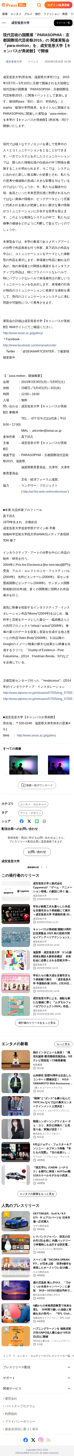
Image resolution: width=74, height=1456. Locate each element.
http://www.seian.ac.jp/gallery (36, 735)
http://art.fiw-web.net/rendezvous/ (45, 491)
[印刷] (44, 821)
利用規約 (10, 1413)
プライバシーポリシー (19, 1421)
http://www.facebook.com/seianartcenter (29, 345)
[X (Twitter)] (29, 821)
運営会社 (10, 1398)
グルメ (28, 13)
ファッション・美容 (56, 13)
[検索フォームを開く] (39, 5)
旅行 (38, 13)
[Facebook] (22, 821)
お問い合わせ (37, 851)
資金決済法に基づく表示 (20, 1429)
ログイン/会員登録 (58, 4)
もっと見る (63, 1044)
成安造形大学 (14, 61)
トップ (7, 1355)
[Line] (37, 821)
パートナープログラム (19, 1406)
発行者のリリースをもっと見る (37, 1022)
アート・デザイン (30, 813)
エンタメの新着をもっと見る (37, 1193)
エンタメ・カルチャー (33, 804)
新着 (5, 13)
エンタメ (16, 13)
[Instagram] (41, 1440)
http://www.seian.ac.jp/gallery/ (23, 333)
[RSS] (48, 1440)
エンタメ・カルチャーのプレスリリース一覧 (43, 1355)
